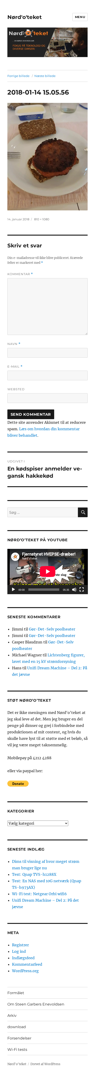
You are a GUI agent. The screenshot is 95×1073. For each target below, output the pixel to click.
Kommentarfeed (27, 964)
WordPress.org (25, 970)
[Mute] (74, 589)
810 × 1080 (41, 219)
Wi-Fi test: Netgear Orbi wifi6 (39, 894)
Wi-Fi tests (17, 1049)
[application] (47, 571)
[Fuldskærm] (81, 589)
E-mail (15, 367)
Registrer (20, 945)
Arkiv (12, 1015)
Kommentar (20, 274)
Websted (16, 389)
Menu (80, 17)
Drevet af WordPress (45, 1064)
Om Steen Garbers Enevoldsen (35, 1004)
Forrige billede (18, 76)
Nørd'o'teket (24, 17)
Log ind (19, 951)
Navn (14, 344)
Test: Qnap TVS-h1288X (34, 874)
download (16, 1027)
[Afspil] (13, 589)
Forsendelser (19, 1038)
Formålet (15, 993)
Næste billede (45, 76)
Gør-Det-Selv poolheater (52, 629)
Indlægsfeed (23, 958)
